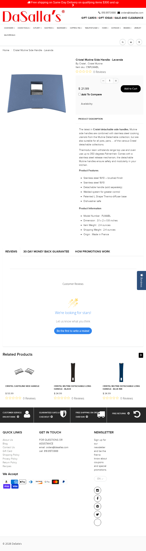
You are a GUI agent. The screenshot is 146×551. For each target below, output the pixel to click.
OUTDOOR (115, 28)
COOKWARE (8, 28)
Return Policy (10, 462)
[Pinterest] (97, 506)
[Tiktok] (97, 522)
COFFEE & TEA (75, 28)
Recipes (7, 466)
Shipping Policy (11, 454)
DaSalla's (17, 543)
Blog (5, 443)
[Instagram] (97, 490)
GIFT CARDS (89, 18)
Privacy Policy (10, 458)
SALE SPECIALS (9, 35)
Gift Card (7, 451)
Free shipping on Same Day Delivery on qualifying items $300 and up (74, 2)
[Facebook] (97, 498)
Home (6, 50)
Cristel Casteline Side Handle (22, 386)
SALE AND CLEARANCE (128, 18)
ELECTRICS (49, 28)
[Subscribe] (102, 479)
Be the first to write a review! (73, 331)
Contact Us (9, 447)
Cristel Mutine (95, 63)
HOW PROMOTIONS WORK (92, 251)
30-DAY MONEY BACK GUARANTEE (46, 251)
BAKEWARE (61, 28)
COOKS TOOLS (23, 28)
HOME (104, 28)
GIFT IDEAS (105, 18)
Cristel (83, 63)
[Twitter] (97, 514)
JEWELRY (137, 28)
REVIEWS (11, 251)
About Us (8, 439)
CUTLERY (36, 28)
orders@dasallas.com (132, 12)
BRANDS (127, 28)
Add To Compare (91, 94)
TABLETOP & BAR (91, 28)
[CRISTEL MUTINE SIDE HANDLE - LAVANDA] (36, 93)
